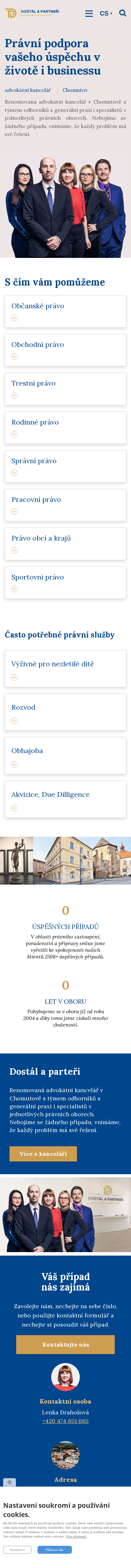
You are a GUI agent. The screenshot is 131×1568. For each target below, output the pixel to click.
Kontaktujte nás (65, 1344)
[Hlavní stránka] (32, 17)
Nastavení (17, 1550)
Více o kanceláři (43, 1153)
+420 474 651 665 (65, 1420)
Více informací (76, 1536)
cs (104, 13)
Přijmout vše (55, 1550)
